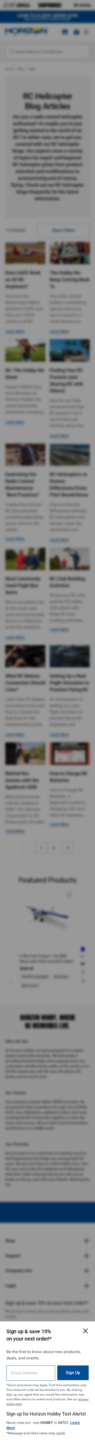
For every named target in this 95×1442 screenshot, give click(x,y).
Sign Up (73, 1372)
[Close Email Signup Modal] (85, 1331)
